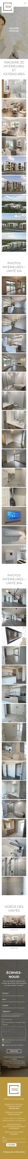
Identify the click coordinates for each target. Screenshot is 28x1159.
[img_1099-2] (14, 636)
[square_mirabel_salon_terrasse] (14, 127)
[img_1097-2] (14, 866)
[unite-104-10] (14, 458)
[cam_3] (14, 242)
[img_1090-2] (14, 617)
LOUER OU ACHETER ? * (11, 1016)
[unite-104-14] (14, 535)
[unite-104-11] (14, 477)
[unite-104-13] (14, 516)
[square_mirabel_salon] (14, 108)
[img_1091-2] (14, 597)
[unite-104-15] (14, 554)
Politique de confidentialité (14, 1152)
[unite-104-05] (14, 381)
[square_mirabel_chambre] (14, 146)
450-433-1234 (14, 1108)
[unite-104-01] (14, 305)
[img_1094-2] (14, 809)
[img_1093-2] (14, 790)
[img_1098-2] (14, 751)
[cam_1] (14, 204)
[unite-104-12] (14, 497)
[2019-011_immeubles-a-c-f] (14, 165)
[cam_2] (14, 223)
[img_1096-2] (14, 847)
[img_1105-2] (14, 655)
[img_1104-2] (14, 770)
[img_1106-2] (14, 886)
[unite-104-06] (14, 401)
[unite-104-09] (14, 439)
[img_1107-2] (14, 732)
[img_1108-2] (14, 713)
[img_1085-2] (14, 674)
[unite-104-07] (14, 420)
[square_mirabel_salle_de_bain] (14, 88)
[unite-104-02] (14, 324)
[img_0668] (14, 285)
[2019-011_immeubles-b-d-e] (14, 184)
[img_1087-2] (14, 693)
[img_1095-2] (14, 828)
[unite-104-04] (14, 362)
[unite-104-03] (14, 343)
